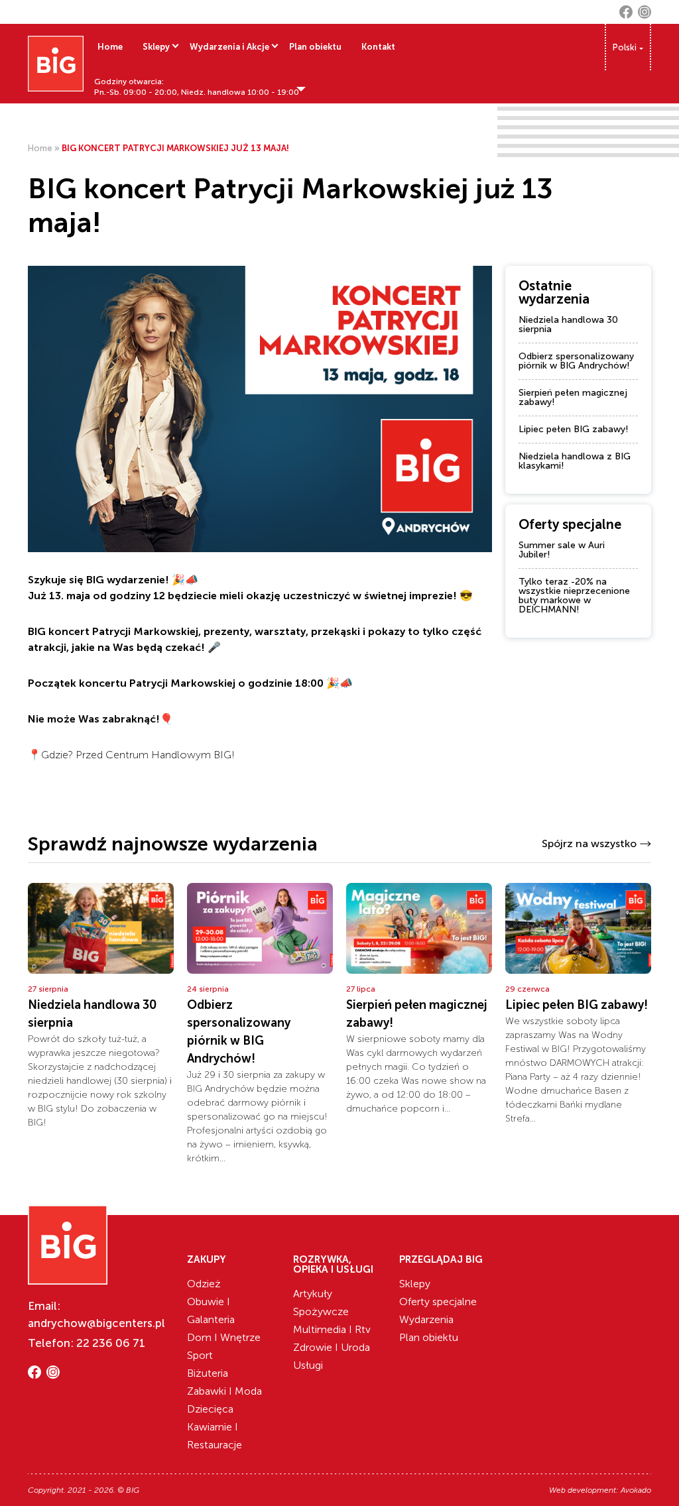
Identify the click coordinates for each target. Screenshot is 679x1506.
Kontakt (378, 47)
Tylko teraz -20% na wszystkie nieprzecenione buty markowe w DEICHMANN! (574, 595)
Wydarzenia (426, 1319)
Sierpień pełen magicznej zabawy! (573, 397)
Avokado (636, 1490)
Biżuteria (207, 1373)
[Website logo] (56, 63)
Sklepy (156, 47)
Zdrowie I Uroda (331, 1347)
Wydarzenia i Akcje (229, 47)
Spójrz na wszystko (589, 843)
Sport (200, 1355)
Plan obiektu (315, 47)
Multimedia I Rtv (332, 1329)
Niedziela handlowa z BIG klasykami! (575, 461)
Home (110, 47)
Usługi (308, 1365)
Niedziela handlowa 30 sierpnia (568, 324)
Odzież (204, 1283)
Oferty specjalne (438, 1301)
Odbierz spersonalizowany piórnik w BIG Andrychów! (576, 361)
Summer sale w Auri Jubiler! (562, 550)
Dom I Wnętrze (224, 1337)
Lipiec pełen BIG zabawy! (574, 429)
